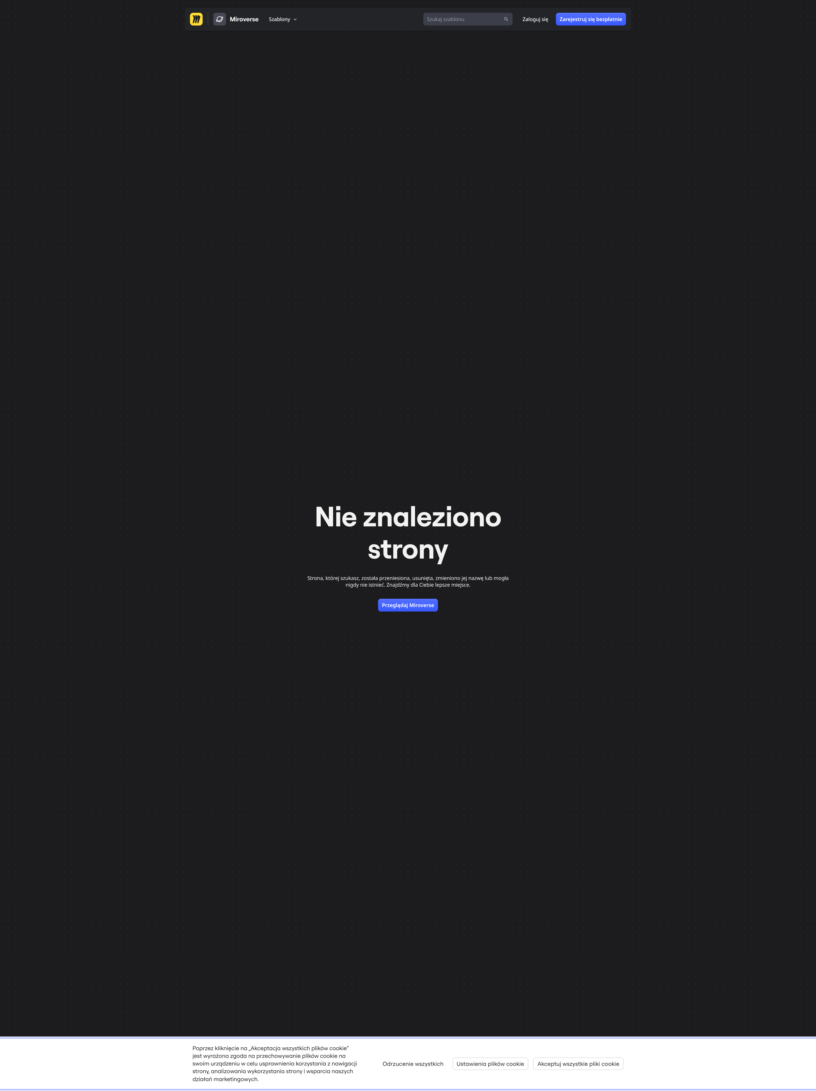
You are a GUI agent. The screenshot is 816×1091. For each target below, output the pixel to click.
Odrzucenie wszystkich (412, 1063)
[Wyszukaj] (506, 19)
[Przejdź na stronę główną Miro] (196, 19)
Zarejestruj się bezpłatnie (591, 19)
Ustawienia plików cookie (490, 1063)
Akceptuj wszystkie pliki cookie (578, 1063)
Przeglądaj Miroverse (408, 605)
